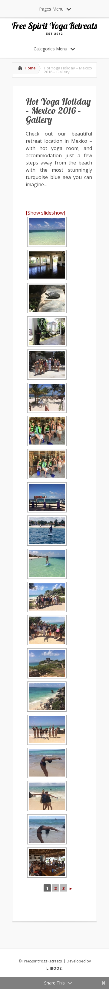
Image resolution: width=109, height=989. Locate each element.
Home (30, 68)
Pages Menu (51, 9)
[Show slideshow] (45, 212)
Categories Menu (50, 49)
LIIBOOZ (54, 968)
